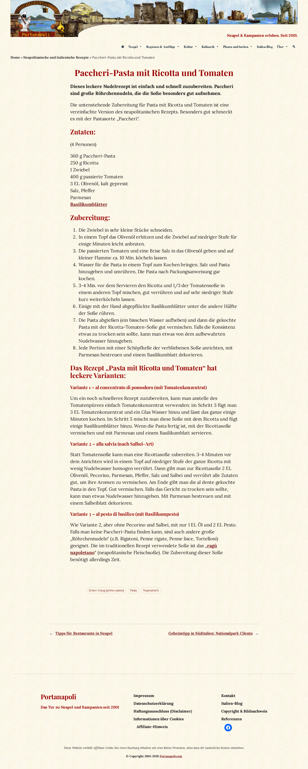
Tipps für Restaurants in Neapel (84, 633)
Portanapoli (58, 696)
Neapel (133, 46)
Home (15, 57)
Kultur (188, 46)
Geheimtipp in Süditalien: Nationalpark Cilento (210, 633)
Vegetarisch (151, 590)
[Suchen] (294, 46)
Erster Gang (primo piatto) (106, 590)
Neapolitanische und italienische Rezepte (56, 57)
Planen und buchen (235, 46)
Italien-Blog (265, 46)
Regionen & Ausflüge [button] (160, 46)
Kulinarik (208, 46)
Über (280, 46)
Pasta (133, 590)
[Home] (122, 46)
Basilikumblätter (88, 204)
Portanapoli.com (171, 756)
